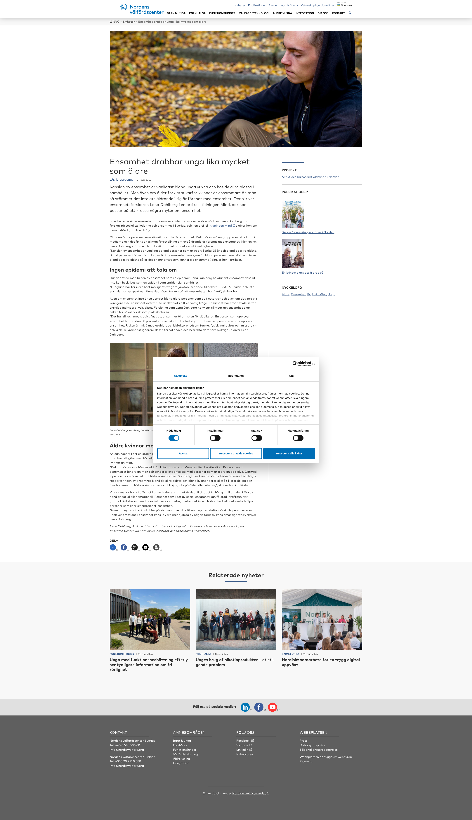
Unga (331, 294)
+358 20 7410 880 (128, 761)
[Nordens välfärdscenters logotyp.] (142, 13)
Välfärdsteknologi (254, 13)
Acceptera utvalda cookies (236, 453)
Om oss (322, 13)
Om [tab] (291, 375)
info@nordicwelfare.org (127, 749)
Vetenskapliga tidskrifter (317, 5)
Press (304, 740)
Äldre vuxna (282, 13)
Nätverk (292, 5)
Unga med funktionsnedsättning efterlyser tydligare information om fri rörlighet (150, 664)
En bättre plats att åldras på (303, 272)
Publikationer (257, 5)
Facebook (243, 740)
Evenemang (277, 5)
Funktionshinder (222, 13)
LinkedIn (242, 749)
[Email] (147, 548)
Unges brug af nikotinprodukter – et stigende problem (235, 662)
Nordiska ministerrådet (249, 793)
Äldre (285, 294)
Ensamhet (298, 294)
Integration (305, 13)
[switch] (215, 438)
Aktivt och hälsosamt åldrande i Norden (310, 177)
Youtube (242, 745)
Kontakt (338, 13)
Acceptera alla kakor (289, 453)
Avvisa (183, 453)
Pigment (306, 761)
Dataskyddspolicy (312, 745)
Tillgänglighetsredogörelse (319, 749)
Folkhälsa (197, 13)
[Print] (157, 548)
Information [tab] (236, 375)
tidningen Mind (221, 225)
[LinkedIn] (115, 548)
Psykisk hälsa (316, 294)
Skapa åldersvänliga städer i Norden (308, 232)
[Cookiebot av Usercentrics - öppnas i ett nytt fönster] (299, 363)
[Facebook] (125, 548)
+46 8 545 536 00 (127, 745)
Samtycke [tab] (180, 375)
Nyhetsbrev (244, 754)
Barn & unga (176, 13)
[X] (136, 548)
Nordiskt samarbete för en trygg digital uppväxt (321, 662)
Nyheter (240, 5)
